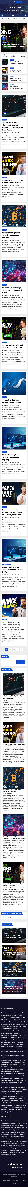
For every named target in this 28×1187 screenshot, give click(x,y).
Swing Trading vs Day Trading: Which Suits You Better (12, 569)
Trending (22, 56)
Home (4, 1180)
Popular (13, 56)
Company (23, 1180)
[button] (22, 15)
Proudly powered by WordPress (10, 1174)
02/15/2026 (5, 49)
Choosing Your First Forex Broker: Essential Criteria (16, 72)
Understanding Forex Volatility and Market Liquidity (16, 80)
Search (4, 657)
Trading (3, 42)
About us (9, 1180)
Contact (14, 1183)
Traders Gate (14, 7)
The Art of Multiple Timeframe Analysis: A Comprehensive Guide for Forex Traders (14, 697)
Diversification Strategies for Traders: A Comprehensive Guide (17, 88)
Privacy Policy (16, 1180)
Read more (6, 717)
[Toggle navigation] (13, 15)
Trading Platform (6, 564)
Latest (5, 56)
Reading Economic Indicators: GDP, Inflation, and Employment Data (12, 512)
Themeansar (14, 1176)
